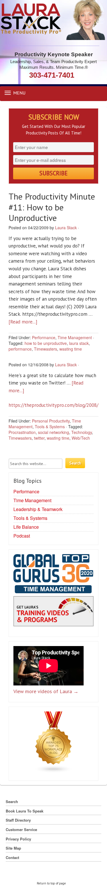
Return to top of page (51, 883)
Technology (81, 432)
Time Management (75, 337)
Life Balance (26, 527)
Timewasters (45, 349)
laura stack (79, 343)
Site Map (13, 848)
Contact (12, 857)
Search (12, 801)
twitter (39, 438)
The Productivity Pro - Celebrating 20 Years (53, 20)
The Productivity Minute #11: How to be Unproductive (52, 207)
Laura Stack (66, 227)
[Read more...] (23, 322)
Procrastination (22, 432)
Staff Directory (18, 820)
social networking (53, 432)
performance (20, 349)
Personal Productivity (51, 421)
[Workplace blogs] (53, 743)
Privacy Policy (18, 839)
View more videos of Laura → (45, 691)
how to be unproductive (46, 343)
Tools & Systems (50, 426)
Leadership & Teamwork (37, 509)
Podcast (21, 535)
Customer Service (21, 829)
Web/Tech (81, 438)
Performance (43, 337)
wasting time (70, 349)
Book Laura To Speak (24, 811)
